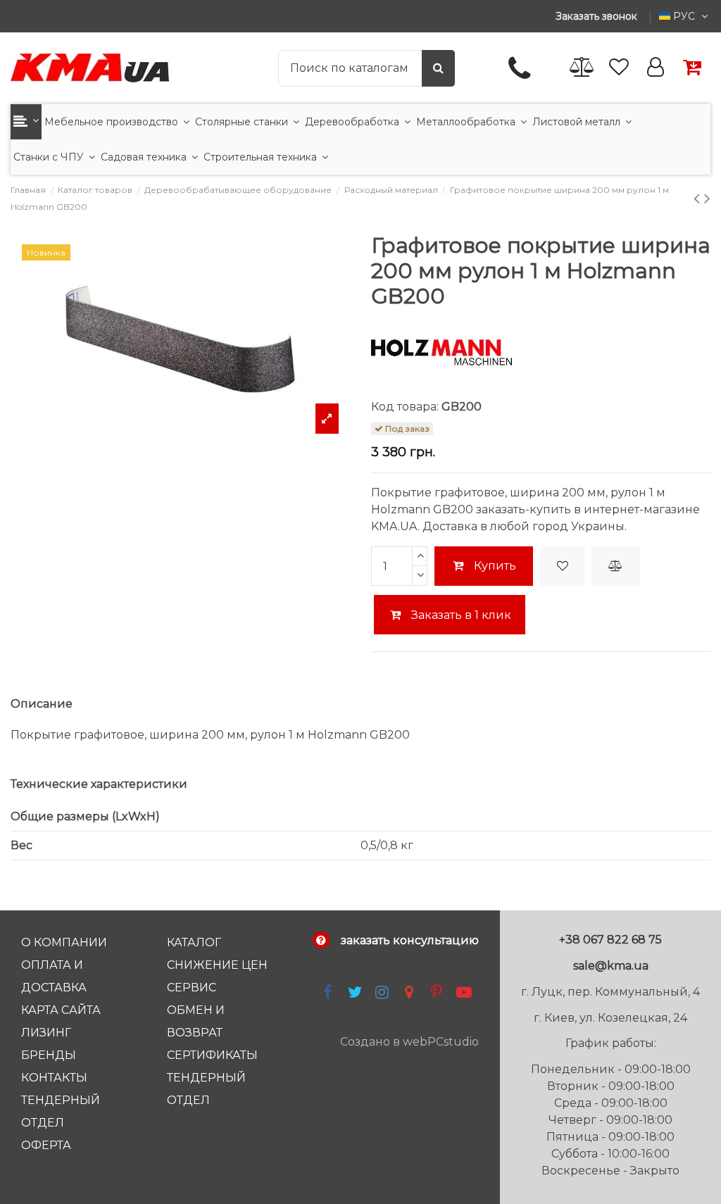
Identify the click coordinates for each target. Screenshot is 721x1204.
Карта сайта (61, 1010)
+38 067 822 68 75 (610, 939)
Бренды (48, 1055)
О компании (64, 942)
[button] (26, 121)
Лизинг (46, 1032)
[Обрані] (619, 68)
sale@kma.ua (610, 965)
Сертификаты (212, 1055)
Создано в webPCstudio (409, 1041)
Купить (495, 565)
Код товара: (405, 406)
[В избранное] (562, 566)
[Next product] (707, 198)
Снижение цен (217, 965)
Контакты (54, 1077)
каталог (194, 942)
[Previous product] (699, 198)
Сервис (191, 987)
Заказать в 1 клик (459, 615)
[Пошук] (438, 68)
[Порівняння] (582, 68)
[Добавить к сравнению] (615, 566)
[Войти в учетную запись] (655, 68)
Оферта (46, 1145)
